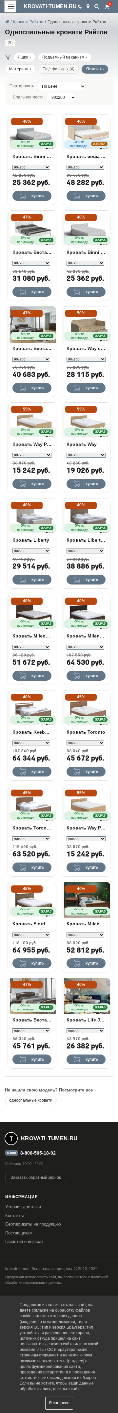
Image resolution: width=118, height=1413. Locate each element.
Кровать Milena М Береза (86, 923)
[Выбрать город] (88, 6)
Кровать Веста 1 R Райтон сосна (31, 348)
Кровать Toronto (86, 732)
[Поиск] (96, 6)
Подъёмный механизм (63, 57)
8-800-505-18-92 (38, 1153)
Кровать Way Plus (31, 444)
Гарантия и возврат (24, 1241)
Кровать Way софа (86, 348)
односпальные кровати (30, 1100)
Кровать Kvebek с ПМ (31, 732)
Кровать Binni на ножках (31, 156)
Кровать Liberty (30, 540)
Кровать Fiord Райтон (31, 923)
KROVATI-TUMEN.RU (50, 6)
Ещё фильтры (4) (58, 69)
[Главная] (7, 22)
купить (37, 196)
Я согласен (59, 1403)
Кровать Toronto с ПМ (31, 827)
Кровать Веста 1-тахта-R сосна (31, 252)
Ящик (23, 57)
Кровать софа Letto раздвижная (86, 156)
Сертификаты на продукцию (33, 1224)
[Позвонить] (79, 6)
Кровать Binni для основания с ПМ (86, 252)
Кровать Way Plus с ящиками (86, 827)
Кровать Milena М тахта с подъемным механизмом (86, 635)
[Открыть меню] (10, 6)
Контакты (14, 1215)
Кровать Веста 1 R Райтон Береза (31, 1019)
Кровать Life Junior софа (86, 1019)
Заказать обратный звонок (36, 1177)
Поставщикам (18, 1232)
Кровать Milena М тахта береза (31, 635)
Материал (18, 69)
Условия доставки (23, 1206)
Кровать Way (82, 444)
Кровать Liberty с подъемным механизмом (86, 540)
